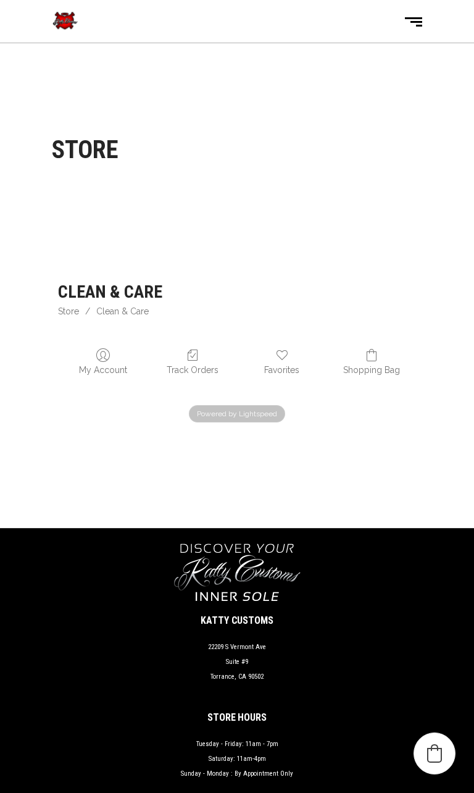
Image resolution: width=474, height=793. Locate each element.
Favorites (281, 370)
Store (68, 311)
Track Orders (192, 370)
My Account (103, 370)
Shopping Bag (371, 370)
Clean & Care (122, 311)
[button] (434, 753)
